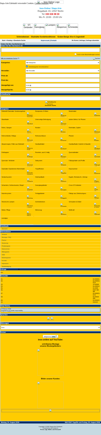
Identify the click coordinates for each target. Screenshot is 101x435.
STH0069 (96, 284)
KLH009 (95, 288)
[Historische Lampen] (50, 28)
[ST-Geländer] (28, 28)
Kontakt (54, 40)
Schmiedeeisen (23, 37)
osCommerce (54, 428)
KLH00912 (96, 286)
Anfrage (82, 40)
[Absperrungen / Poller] (61, 28)
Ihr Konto (75, 40)
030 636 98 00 (52, 14)
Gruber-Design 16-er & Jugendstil (71, 37)
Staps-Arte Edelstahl (56, 426)
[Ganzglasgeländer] (39, 28)
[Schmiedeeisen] (73, 28)
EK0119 (95, 302)
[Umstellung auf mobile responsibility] (50, 310)
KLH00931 (96, 279)
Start (3, 40)
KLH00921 (96, 300)
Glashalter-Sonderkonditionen (43, 37)
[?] (10, 58)
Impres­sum (45, 40)
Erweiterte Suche (20, 40)
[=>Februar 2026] (50, 309)
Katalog (9, 40)
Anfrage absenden (92, 40)
